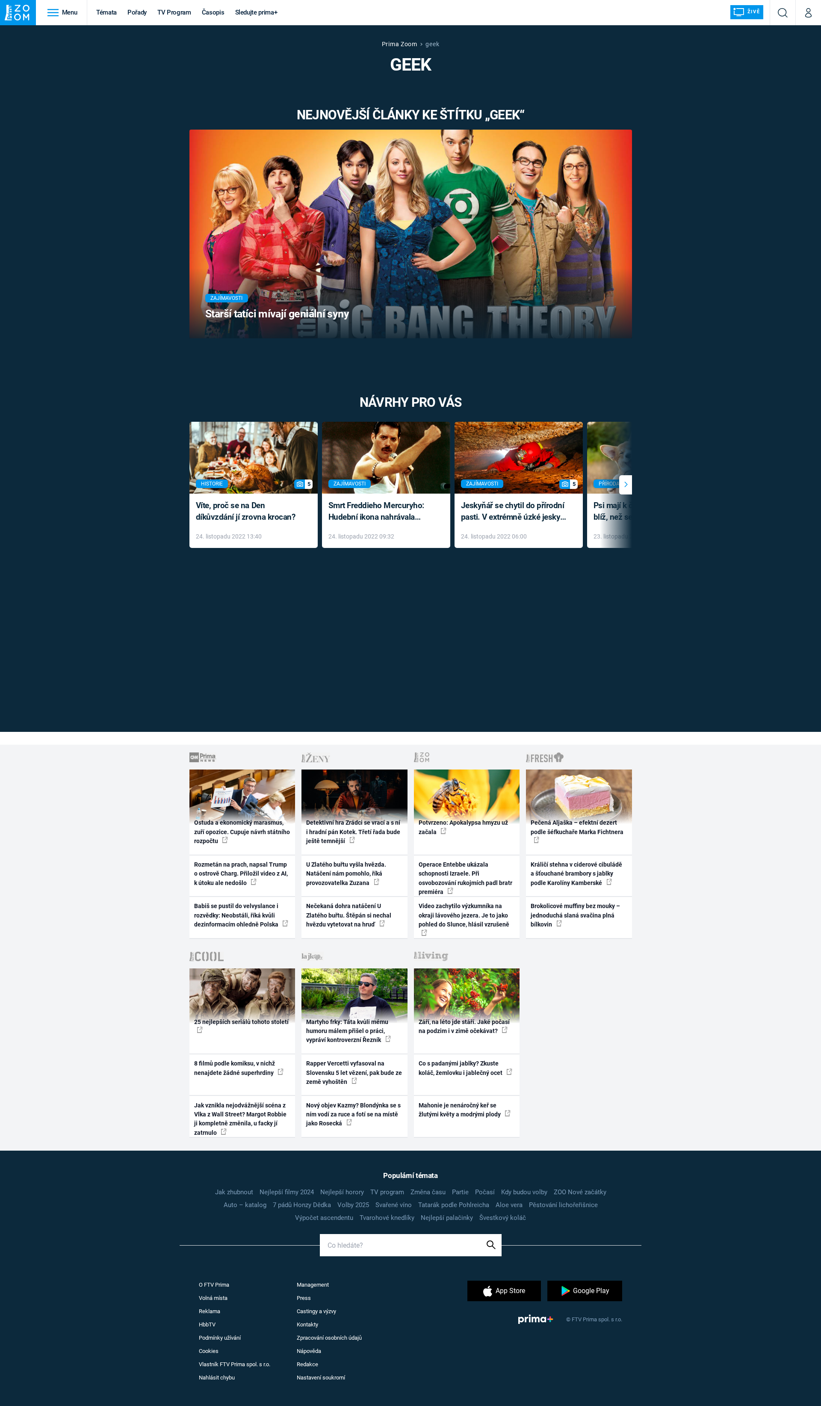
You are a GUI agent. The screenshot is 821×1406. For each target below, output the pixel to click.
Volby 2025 (353, 1205)
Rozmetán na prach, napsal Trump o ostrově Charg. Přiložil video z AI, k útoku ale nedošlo (241, 873)
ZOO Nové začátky (580, 1192)
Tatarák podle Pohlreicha (453, 1205)
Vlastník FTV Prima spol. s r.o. (234, 1364)
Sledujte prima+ (256, 12)
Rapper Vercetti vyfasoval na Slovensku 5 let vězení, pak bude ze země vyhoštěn (354, 1072)
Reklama (209, 1311)
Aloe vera (509, 1205)
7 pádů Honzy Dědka (302, 1205)
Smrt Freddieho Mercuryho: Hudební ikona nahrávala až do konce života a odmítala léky (379, 512)
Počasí (485, 1192)
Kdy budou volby (524, 1192)
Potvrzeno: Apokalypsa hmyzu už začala (463, 827)
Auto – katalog (245, 1205)
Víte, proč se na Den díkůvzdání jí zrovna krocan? (245, 511)
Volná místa (213, 1298)
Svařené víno (393, 1205)
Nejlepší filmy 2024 (287, 1192)
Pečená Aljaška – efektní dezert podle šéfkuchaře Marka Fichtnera (577, 827)
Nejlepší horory (342, 1192)
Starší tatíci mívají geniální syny (277, 314)
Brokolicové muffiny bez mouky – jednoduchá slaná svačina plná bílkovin (575, 915)
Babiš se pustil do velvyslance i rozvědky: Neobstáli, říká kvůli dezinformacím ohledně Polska (237, 915)
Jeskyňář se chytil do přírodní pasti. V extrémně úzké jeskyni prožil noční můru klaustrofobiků (514, 512)
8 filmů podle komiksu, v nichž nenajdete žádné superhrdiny (234, 1068)
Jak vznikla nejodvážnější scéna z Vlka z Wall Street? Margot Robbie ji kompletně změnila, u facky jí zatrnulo (240, 1119)
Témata (106, 12)
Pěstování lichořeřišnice (563, 1205)
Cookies (209, 1351)
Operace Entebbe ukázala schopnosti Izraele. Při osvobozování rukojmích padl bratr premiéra (465, 878)
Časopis (213, 12)
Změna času (428, 1192)
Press (304, 1298)
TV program (387, 1192)
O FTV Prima (214, 1285)
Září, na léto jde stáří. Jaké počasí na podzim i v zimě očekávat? (464, 1026)
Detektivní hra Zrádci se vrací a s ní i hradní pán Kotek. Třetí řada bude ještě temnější (353, 831)
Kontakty (307, 1324)
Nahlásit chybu (217, 1377)
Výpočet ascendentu (324, 1218)
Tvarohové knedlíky (387, 1218)
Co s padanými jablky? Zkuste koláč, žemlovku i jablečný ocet (461, 1068)
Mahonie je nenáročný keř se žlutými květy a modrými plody (460, 1110)
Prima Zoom (399, 44)
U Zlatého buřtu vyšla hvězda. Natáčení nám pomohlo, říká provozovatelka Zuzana (346, 873)
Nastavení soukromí (321, 1377)
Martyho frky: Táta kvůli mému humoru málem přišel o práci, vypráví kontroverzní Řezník (347, 1031)
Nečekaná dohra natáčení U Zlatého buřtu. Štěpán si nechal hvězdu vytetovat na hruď (348, 915)
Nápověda (309, 1351)
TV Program (174, 12)
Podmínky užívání (220, 1338)
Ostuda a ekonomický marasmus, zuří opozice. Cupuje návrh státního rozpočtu (242, 831)
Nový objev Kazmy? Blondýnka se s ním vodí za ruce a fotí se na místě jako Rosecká (353, 1114)
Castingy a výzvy (316, 1311)
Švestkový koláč (502, 1218)
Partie (460, 1192)
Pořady (137, 12)
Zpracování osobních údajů (329, 1338)
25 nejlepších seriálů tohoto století (241, 1021)
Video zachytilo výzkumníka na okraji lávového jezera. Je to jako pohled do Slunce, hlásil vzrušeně (464, 915)
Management (313, 1285)
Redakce (307, 1364)
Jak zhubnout (234, 1192)
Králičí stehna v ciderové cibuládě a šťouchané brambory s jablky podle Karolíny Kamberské (576, 873)
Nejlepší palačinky (447, 1218)
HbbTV (207, 1324)
